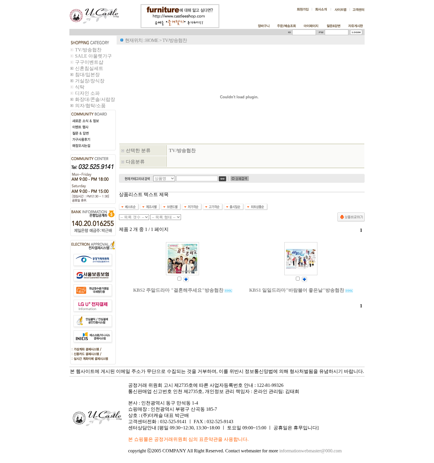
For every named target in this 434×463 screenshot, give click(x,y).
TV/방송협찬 (182, 150)
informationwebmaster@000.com (310, 450)
